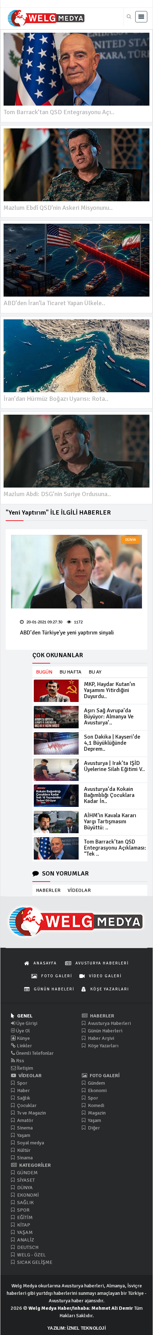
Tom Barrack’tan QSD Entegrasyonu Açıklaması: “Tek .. (115, 847)
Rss (19, 1061)
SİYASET (25, 1180)
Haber (23, 1090)
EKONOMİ (27, 1195)
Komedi (95, 1105)
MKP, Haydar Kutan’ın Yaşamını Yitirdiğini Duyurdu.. (109, 690)
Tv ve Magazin (31, 1113)
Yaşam (23, 1135)
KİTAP (23, 1225)
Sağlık (23, 1098)
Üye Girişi (26, 1023)
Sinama (24, 1158)
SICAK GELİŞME (34, 1262)
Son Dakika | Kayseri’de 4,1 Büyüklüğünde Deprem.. (112, 742)
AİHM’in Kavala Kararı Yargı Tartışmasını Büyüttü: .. (110, 821)
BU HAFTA (70, 672)
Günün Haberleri (104, 1031)
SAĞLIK (25, 1203)
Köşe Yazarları (102, 1046)
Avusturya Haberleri (109, 1023)
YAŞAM (24, 1232)
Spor (21, 1083)
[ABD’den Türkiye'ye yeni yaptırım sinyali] (76, 571)
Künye (23, 1038)
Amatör (24, 1120)
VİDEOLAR (79, 890)
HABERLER (48, 890)
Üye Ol (22, 1031)
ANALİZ (25, 1240)
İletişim (24, 1068)
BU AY (95, 672)
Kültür (23, 1150)
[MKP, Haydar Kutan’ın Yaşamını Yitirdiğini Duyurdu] (56, 691)
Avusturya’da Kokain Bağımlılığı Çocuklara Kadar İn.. (109, 795)
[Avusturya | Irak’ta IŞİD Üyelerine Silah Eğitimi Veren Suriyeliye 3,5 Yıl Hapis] (56, 770)
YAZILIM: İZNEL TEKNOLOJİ (76, 1328)
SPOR (23, 1210)
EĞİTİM (24, 1217)
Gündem (96, 1083)
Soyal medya (30, 1143)
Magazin (96, 1113)
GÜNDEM (27, 1173)
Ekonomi (97, 1090)
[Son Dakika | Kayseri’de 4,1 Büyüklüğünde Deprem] (56, 743)
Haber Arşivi (100, 1038)
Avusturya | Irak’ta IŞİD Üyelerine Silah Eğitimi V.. (114, 766)
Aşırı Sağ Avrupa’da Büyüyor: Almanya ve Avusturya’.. (108, 716)
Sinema (24, 1128)
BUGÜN (44, 672)
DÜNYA (130, 540)
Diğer (93, 1128)
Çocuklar (26, 1105)
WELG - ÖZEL (31, 1255)
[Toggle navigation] (141, 16)
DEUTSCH (27, 1247)
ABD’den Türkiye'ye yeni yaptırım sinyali (67, 632)
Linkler (24, 1046)
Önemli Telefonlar (34, 1053)
